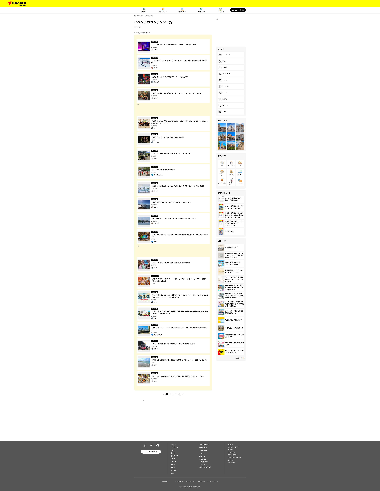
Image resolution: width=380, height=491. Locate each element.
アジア (225, 93)
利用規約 (230, 450)
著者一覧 (202, 456)
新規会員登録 (204, 462)
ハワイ (225, 80)
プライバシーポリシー (234, 447)
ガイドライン (231, 452)
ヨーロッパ (226, 55)
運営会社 (230, 444)
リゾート (225, 86)
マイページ (204, 464)
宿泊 (240, 166)
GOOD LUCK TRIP (205, 467)
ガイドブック (201, 11)
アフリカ (225, 105)
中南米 (225, 67)
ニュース (202, 453)
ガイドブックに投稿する (234, 457)
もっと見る (238, 358)
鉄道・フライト (231, 183)
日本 (224, 112)
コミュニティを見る (238, 10)
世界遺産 (231, 174)
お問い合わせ (231, 462)
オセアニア (226, 74)
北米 (224, 61)
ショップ (240, 183)
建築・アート (231, 166)
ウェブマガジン (163, 11)
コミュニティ (220, 11)
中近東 (225, 99)
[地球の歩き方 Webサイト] (17, 3)
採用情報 (230, 460)
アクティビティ (222, 183)
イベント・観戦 (222, 174)
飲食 (222, 166)
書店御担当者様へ (232, 455)
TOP (135, 15)
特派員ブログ (182, 11)
